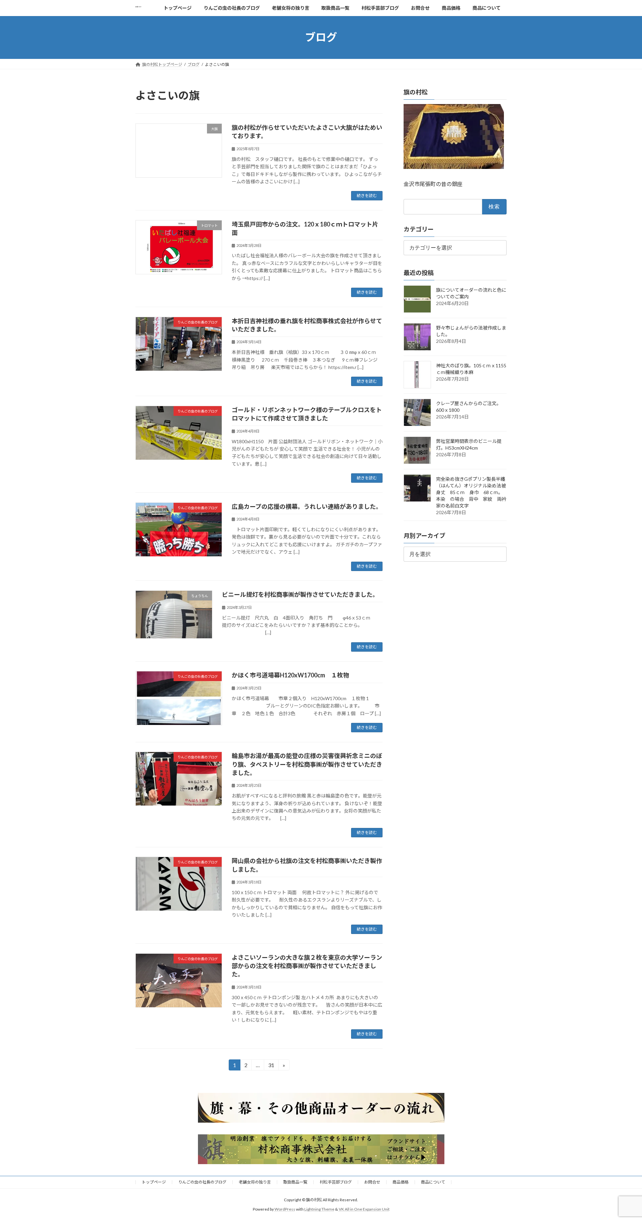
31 (271, 1066)
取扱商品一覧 (295, 1182)
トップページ (154, 1182)
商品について (433, 1182)
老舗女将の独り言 (255, 1182)
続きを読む (367, 195)
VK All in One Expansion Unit (364, 1209)
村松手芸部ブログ (336, 1182)
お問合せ (372, 1182)
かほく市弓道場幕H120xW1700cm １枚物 (290, 675)
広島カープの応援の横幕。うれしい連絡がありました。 (307, 506)
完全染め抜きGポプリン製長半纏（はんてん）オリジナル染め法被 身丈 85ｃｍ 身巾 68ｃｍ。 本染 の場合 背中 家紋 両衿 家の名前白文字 (473, 492)
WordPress (285, 1209)
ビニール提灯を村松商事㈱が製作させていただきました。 (300, 594)
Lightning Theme (319, 1209)
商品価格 (401, 1182)
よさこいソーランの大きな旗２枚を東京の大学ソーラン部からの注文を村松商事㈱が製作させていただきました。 (307, 966)
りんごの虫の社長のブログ (202, 1182)
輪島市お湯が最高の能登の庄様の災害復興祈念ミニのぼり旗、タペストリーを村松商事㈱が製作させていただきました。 (307, 764)
